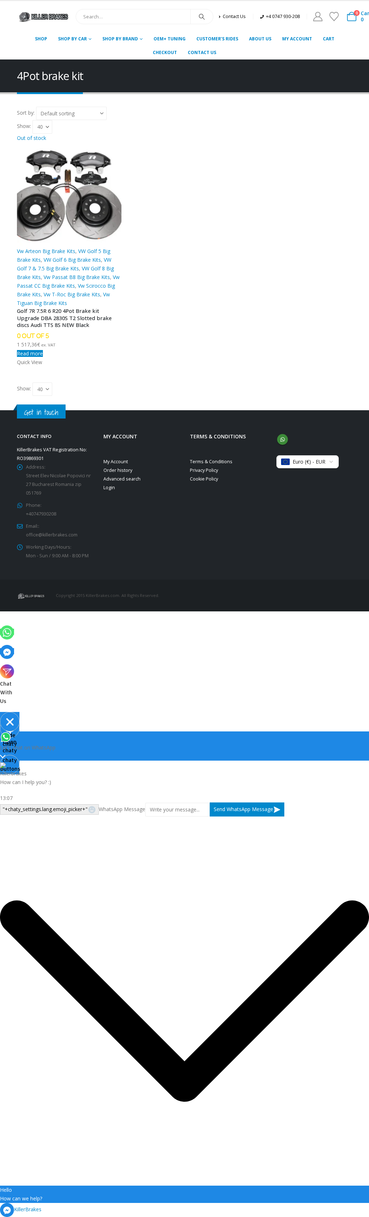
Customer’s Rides (217, 39)
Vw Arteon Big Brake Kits (46, 251)
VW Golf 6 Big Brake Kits (72, 259)
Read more (30, 353)
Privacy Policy (204, 470)
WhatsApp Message (122, 809)
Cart (328, 39)
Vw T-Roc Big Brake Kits (72, 294)
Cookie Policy (204, 479)
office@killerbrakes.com (51, 535)
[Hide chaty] (9, 721)
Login (109, 487)
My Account (297, 39)
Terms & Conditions (211, 462)
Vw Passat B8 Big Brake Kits (77, 277)
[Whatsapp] (7, 632)
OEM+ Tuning (170, 39)
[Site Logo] (43, 16)
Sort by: (26, 112)
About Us (260, 39)
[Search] (202, 16)
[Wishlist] (333, 16)
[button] (184, 1001)
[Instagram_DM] (7, 671)
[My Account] (317, 16)
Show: (24, 126)
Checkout (165, 52)
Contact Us (202, 52)
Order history (117, 470)
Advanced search (122, 479)
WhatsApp (282, 439)
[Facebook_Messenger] (7, 651)
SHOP (41, 39)
